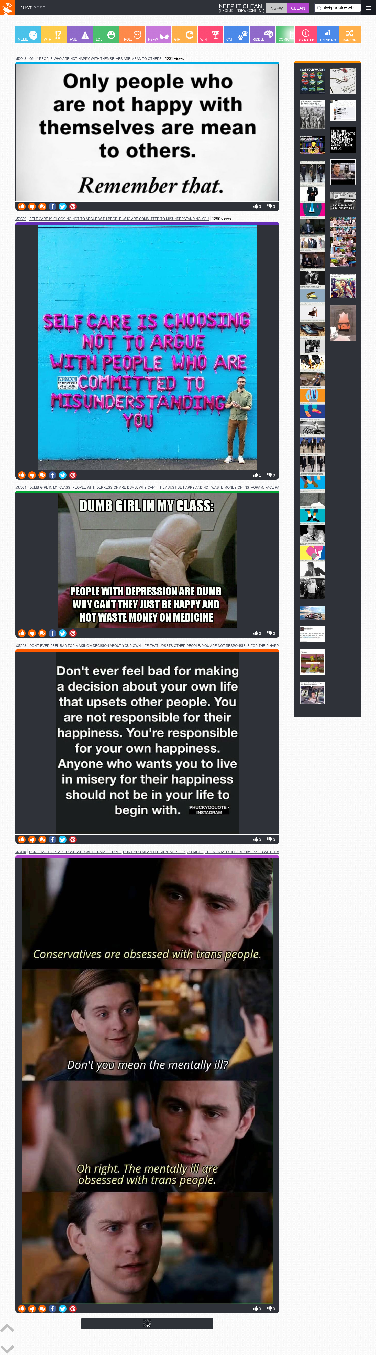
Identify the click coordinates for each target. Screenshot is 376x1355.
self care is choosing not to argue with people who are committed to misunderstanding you (119, 219)
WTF (47, 39)
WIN (203, 39)
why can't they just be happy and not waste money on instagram (201, 487)
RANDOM (350, 40)
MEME (23, 39)
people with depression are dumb (104, 487)
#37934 (20, 487)
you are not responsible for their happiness (245, 646)
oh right (195, 852)
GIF (177, 39)
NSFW (153, 39)
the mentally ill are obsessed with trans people (252, 852)
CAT (229, 39)
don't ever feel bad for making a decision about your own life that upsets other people (114, 646)
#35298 (20, 646)
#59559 (20, 219)
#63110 (20, 852)
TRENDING (328, 40)
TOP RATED (305, 40)
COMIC (284, 39)
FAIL (73, 39)
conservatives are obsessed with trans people (75, 852)
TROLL (127, 39)
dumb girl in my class (49, 487)
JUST (33, 8)
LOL (99, 39)
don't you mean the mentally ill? (154, 852)
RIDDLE (258, 39)
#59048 (20, 59)
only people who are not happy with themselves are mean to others (95, 59)
